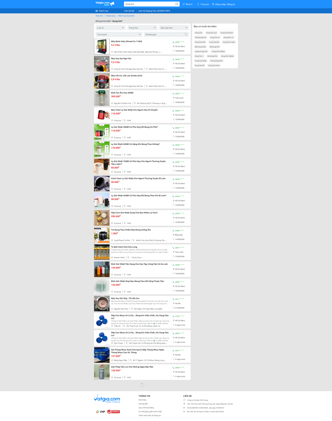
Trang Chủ (99, 15)
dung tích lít (215, 37)
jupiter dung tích (201, 51)
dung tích (198, 33)
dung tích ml (199, 65)
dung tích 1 (199, 56)
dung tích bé (214, 42)
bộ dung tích (214, 47)
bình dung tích (200, 47)
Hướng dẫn (143, 403)
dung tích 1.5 (228, 37)
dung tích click (213, 65)
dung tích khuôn (227, 33)
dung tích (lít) (211, 33)
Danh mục (103, 10)
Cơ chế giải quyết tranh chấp (150, 411)
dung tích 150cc (229, 42)
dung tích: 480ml (227, 56)
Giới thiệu (142, 399)
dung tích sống (200, 61)
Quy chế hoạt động (146, 407)
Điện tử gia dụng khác (126, 15)
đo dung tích (212, 56)
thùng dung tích (216, 61)
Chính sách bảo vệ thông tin (150, 415)
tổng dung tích (200, 37)
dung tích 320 (200, 42)
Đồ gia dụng (110, 15)
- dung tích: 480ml (218, 51)
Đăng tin (189, 4)
